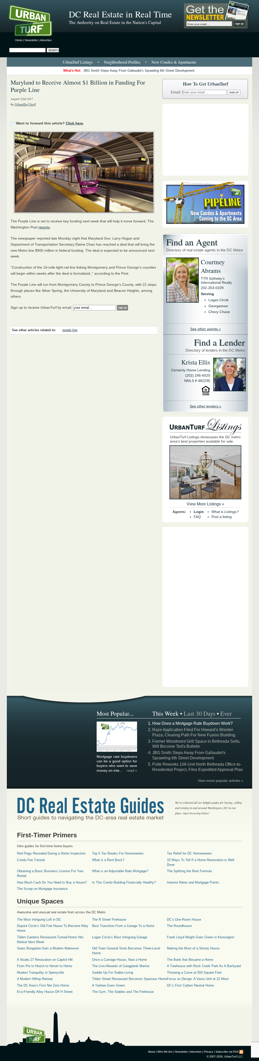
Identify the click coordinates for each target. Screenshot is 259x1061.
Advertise (46, 40)
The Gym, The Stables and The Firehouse (123, 992)
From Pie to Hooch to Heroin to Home (44, 966)
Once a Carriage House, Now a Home (119, 960)
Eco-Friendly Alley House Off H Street (45, 992)
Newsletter (31, 40)
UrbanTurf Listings (78, 62)
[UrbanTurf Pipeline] (205, 226)
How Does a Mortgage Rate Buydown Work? (192, 723)
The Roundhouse (179, 926)
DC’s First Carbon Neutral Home (190, 985)
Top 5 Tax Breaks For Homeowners (118, 853)
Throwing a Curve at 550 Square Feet (194, 972)
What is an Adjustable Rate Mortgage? (120, 871)
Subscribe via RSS (227, 1051)
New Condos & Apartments (174, 62)
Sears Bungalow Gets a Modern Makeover (48, 948)
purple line (69, 330)
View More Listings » (205, 504)
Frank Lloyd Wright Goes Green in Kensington (200, 937)
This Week (165, 713)
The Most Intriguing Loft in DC (39, 919)
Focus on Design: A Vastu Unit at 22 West (198, 979)
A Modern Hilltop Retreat (35, 979)
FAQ (197, 517)
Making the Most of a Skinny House (193, 948)
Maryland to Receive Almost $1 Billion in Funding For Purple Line (78, 86)
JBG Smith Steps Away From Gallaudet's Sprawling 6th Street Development (139, 70)
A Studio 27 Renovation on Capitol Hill (45, 960)
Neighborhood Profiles (122, 62)
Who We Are (164, 1051)
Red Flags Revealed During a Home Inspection (51, 853)
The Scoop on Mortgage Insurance (42, 889)
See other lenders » (205, 406)
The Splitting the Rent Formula (189, 871)
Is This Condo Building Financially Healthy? (124, 882)
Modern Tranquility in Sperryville (40, 972)
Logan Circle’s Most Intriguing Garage (119, 937)
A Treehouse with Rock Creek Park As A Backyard (204, 966)
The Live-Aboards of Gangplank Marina (120, 966)
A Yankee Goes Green (108, 985)
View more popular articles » (220, 781)
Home (19, 40)
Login (199, 512)
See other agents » (205, 329)
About (151, 1051)
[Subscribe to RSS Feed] (241, 1051)
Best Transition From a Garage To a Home (123, 926)
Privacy (208, 1051)
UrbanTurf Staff (25, 104)
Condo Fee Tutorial (31, 860)
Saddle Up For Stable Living (112, 972)
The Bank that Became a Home (190, 960)
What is (225, 512)
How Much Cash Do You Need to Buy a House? (52, 882)
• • (129, 62)
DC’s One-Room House (184, 919)
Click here (74, 123)
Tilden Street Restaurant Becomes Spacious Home (129, 979)
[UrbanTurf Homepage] (34, 21)
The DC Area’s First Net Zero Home (43, 985)
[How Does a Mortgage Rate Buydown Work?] (117, 751)
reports (44, 227)
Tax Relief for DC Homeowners (189, 853)
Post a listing (221, 517)
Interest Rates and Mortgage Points (193, 882)
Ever (226, 713)
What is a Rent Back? (108, 860)
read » (132, 770)
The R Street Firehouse (109, 919)
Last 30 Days (199, 713)
